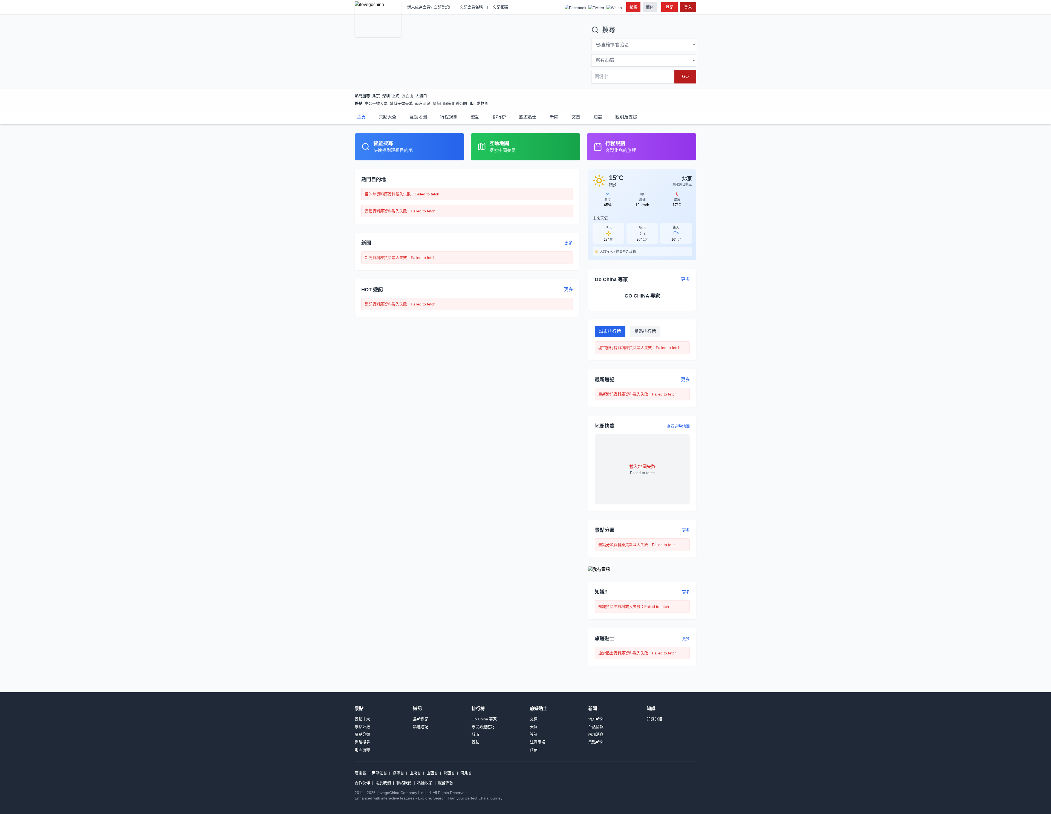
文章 (575, 117)
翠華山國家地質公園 (449, 103)
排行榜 (499, 117)
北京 (376, 96)
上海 (396, 96)
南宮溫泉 (422, 103)
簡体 (650, 7)
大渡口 (421, 96)
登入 (688, 7)
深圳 (386, 96)
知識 (597, 117)
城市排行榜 (610, 331)
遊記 (475, 117)
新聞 (554, 117)
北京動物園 (478, 103)
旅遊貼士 (527, 117)
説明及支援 (626, 117)
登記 (669, 7)
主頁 (361, 117)
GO (685, 76)
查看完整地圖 (678, 426)
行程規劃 (449, 117)
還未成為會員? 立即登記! (428, 7)
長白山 (407, 96)
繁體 (633, 7)
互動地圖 (418, 117)
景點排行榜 (645, 331)
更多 (686, 530)
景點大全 (387, 117)
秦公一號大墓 (376, 103)
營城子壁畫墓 (401, 103)
